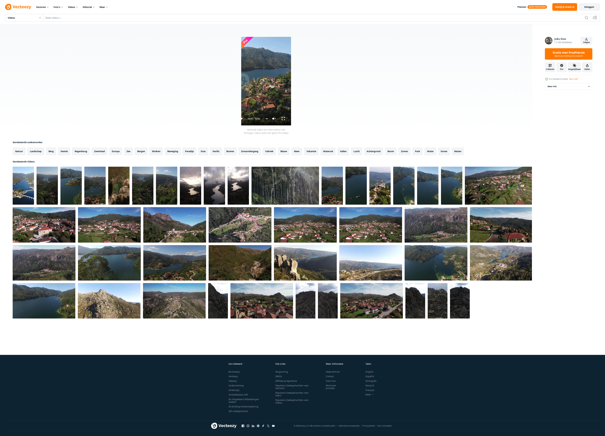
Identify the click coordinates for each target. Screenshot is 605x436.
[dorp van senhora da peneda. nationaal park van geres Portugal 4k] (174, 225)
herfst (216, 151)
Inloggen (589, 6)
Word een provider (331, 387)
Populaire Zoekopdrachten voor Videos (292, 401)
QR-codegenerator (238, 411)
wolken (156, 151)
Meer (102, 7)
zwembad (99, 151)
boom (391, 151)
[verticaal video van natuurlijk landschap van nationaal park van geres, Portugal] (332, 186)
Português (371, 380)
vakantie (311, 151)
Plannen (521, 6)
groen (444, 151)
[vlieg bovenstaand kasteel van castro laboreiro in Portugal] (174, 300)
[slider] (267, 118)
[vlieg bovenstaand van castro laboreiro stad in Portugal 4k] (261, 300)
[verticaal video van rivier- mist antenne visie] (190, 186)
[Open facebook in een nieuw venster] (243, 425)
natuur (19, 151)
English (369, 371)
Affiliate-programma (286, 380)
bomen (230, 151)
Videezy (233, 380)
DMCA (278, 376)
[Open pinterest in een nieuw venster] (258, 425)
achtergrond (374, 151)
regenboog (81, 151)
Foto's (56, 7)
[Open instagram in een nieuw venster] (248, 425)
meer (297, 151)
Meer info (552, 86)
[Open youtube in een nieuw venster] (273, 425)
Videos (71, 7)
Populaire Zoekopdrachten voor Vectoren (292, 387)
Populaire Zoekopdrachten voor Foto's (292, 394)
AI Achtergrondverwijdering (243, 406)
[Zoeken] (586, 18)
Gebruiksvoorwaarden (349, 425)
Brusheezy (234, 371)
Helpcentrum (333, 371)
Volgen (586, 42)
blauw (283, 151)
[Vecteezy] (18, 7)
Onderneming (236, 385)
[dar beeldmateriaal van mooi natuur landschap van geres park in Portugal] (109, 263)
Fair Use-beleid (384, 425)
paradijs (189, 151)
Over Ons (331, 380)
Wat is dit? (573, 79)
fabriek (269, 151)
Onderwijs (234, 390)
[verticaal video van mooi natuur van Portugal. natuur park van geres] (23, 186)
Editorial (87, 7)
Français (370, 390)
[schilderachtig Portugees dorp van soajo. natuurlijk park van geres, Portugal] (498, 186)
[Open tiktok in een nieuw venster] (263, 425)
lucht (357, 151)
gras (203, 151)
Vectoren (41, 7)
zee (128, 151)
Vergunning (281, 371)
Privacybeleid (368, 425)
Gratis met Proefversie (569, 54)
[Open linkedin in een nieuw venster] (253, 425)
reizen (457, 151)
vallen (343, 151)
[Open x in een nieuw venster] (268, 425)
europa (116, 151)
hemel (64, 151)
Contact (330, 376)
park (417, 151)
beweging (172, 151)
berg (51, 151)
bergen (141, 151)
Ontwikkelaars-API (238, 394)
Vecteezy (233, 376)
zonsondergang (249, 151)
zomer (404, 151)
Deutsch (370, 385)
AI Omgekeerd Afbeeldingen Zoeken (244, 400)
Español (370, 376)
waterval (328, 151)
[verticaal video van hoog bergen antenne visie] (218, 300)
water (430, 151)
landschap (36, 151)
